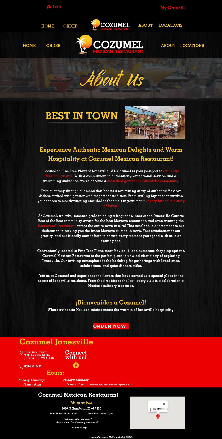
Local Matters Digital (113, 385)
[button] (172, 7)
